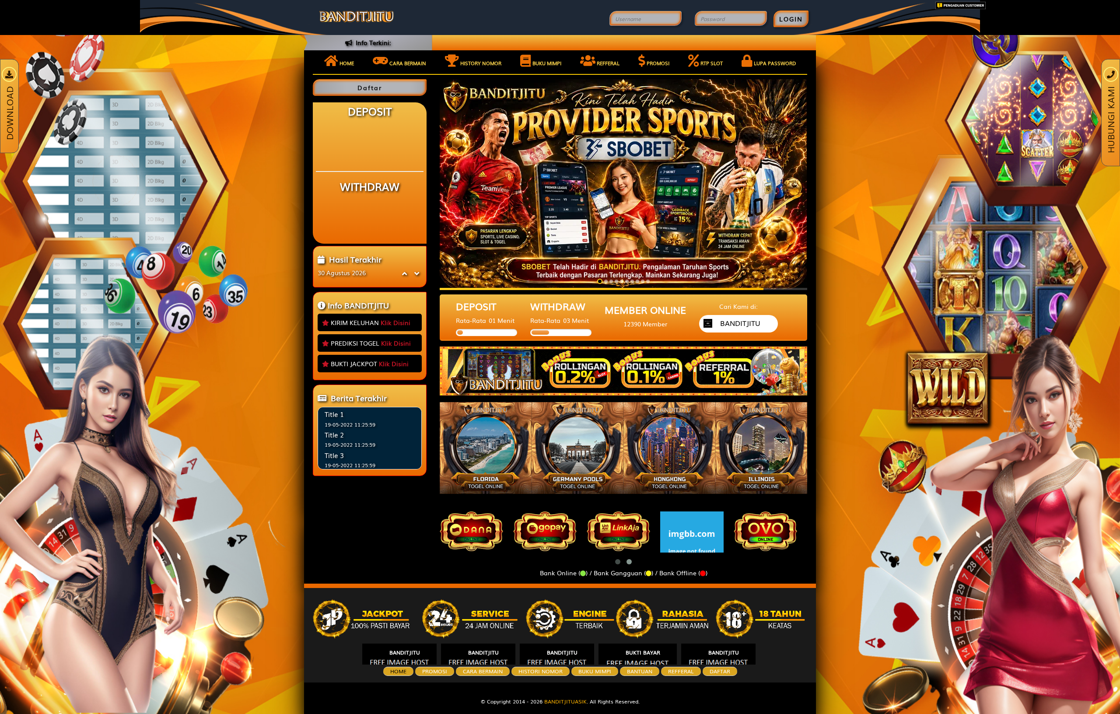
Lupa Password (774, 63)
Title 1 (334, 414)
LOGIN (791, 18)
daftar (720, 671)
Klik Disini (395, 322)
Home (346, 63)
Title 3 (334, 455)
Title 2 (334, 434)
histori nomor (540, 671)
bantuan (639, 671)
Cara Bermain (483, 671)
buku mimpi (594, 671)
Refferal (607, 63)
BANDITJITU (404, 652)
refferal (681, 671)
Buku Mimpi (546, 63)
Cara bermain (407, 63)
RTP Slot (711, 63)
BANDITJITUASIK (565, 701)
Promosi (657, 63)
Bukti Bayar (643, 652)
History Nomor (480, 63)
